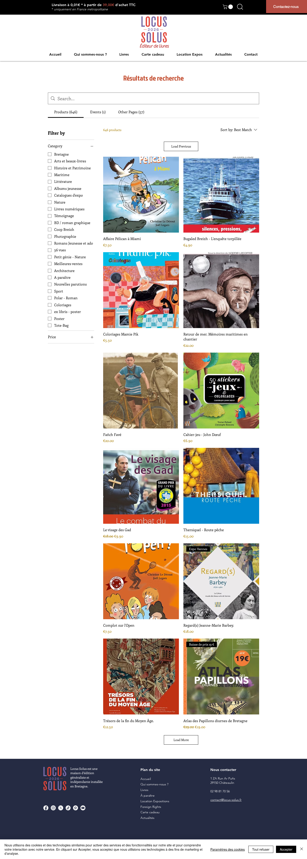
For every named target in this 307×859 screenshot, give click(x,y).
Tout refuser (260, 849)
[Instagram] (53, 807)
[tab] (66, 112)
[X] (60, 807)
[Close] (301, 849)
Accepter (286, 849)
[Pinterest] (75, 807)
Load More (181, 740)
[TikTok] (68, 807)
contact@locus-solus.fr (226, 800)
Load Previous (181, 146)
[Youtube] (82, 807)
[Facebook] (45, 807)
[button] (228, 7)
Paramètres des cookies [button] (227, 849)
